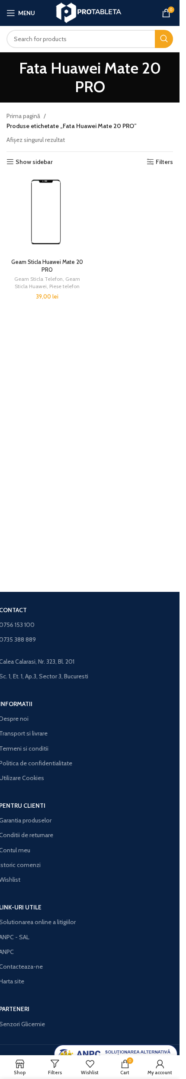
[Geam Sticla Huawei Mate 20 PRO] (47, 214)
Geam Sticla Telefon (38, 279)
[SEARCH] (164, 39)
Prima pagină (23, 116)
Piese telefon (64, 286)
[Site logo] (90, 12)
